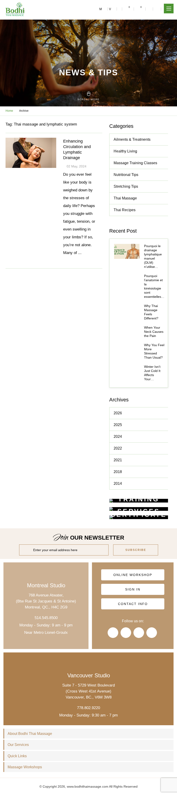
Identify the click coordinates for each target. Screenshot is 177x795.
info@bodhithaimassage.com (119, 9)
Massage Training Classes (135, 163)
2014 (118, 483)
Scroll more (88, 99)
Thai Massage (125, 198)
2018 (118, 472)
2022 (118, 448)
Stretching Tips (126, 186)
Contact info (133, 604)
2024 (118, 436)
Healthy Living (125, 151)
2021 (118, 460)
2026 (118, 413)
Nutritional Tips (126, 175)
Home (9, 110)
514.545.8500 (46, 618)
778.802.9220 (88, 708)
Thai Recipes (125, 210)
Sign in (132, 589)
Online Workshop (132, 575)
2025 (118, 425)
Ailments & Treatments (132, 139)
